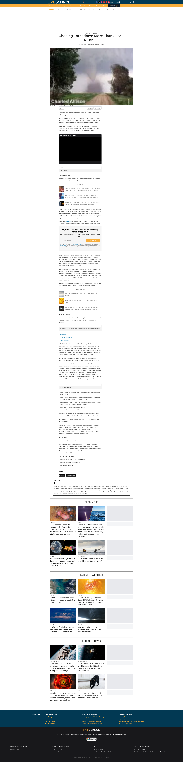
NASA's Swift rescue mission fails (86, 9)
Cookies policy (57, 749)
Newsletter (99, 108)
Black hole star (116, 9)
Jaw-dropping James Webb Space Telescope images (95, 717)
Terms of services (77, 244)
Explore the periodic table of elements (91, 721)
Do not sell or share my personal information (150, 752)
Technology (98, 6)
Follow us (91, 108)
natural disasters (71, 475)
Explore (105, 6)
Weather (95, 33)
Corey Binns (83, 44)
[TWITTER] (55, 483)
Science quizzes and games (126, 717)
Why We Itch (63, 334)
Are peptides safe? (103, 9)
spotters (68, 221)
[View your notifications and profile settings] (130, 2)
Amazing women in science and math (91, 719)
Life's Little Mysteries (50, 717)
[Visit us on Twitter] (99, 2)
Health (70, 6)
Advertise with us (99, 749)
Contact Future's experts (60, 746)
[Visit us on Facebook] (97, 2)
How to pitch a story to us (102, 752)
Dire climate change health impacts (66, 9)
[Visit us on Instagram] (101, 2)
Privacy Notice (63, 245)
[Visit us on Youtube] (104, 2)
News (103, 44)
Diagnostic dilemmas (50, 721)
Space (90, 6)
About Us (96, 746)
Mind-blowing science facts (125, 723)
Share (62, 108)
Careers (13, 752)
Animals (54, 6)
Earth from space (49, 719)
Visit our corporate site (119, 734)
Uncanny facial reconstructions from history (92, 723)
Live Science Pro (128, 9)
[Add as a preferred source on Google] (91, 739)
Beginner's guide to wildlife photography (129, 719)
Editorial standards (58, 752)
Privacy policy (15, 749)
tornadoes (61, 475)
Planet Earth (83, 6)
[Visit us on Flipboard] (106, 2)
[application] (80, 149)
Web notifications (140, 749)
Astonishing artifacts (50, 723)
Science (76, 6)
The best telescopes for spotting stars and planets (131, 721)
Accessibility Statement (18, 746)
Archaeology (62, 6)
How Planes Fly (64, 340)
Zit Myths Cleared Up (66, 337)
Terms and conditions (142, 746)
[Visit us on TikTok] (109, 2)
